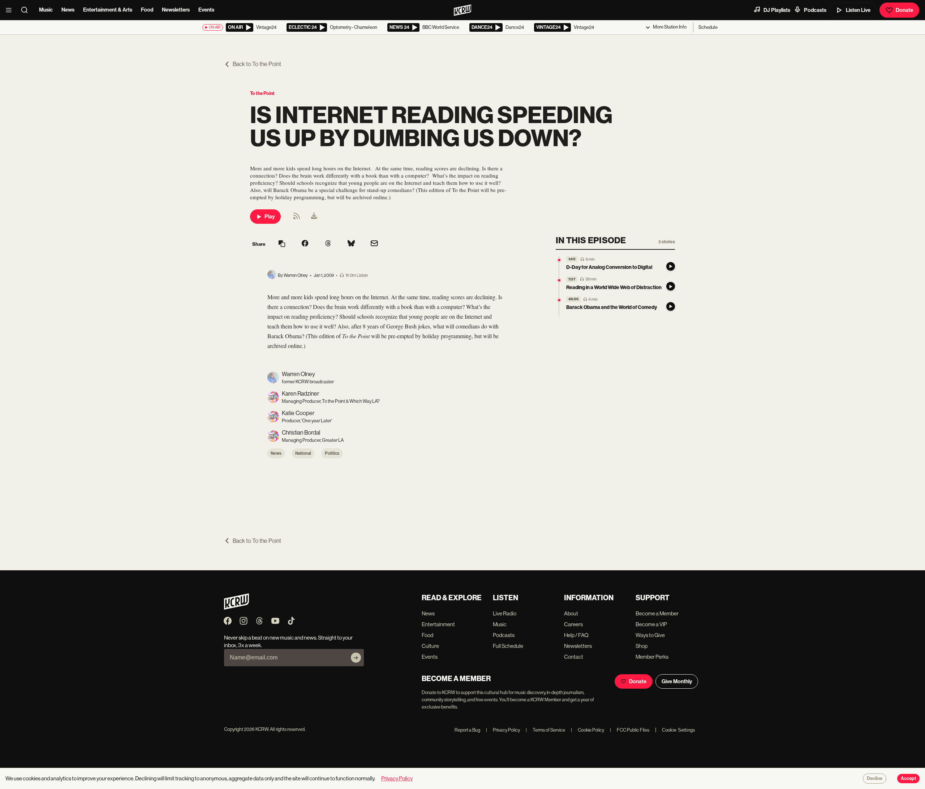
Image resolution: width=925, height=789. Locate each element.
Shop (642, 646)
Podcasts (815, 10)
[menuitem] (314, 217)
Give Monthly (677, 681)
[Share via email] (374, 244)
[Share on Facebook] (305, 244)
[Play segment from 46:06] (559, 300)
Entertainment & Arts (107, 9)
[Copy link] (281, 244)
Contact (573, 657)
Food (147, 9)
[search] (27, 10)
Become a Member (657, 613)
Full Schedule (508, 646)
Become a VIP (651, 624)
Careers (573, 624)
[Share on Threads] (328, 244)
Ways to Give (650, 635)
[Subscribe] (356, 658)
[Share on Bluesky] (351, 244)
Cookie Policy (587, 730)
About (571, 613)
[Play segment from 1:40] (559, 260)
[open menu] (11, 10)
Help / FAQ (576, 635)
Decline (874, 778)
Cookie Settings (678, 730)
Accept (908, 778)
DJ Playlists (776, 10)
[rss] (296, 218)
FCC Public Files (629, 730)
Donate (904, 10)
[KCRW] (236, 608)
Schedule (708, 27)
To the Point (262, 93)
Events (206, 9)
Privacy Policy (503, 730)
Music (46, 9)
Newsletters (176, 9)
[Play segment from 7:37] (559, 280)
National (303, 453)
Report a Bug (467, 730)
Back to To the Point (257, 64)
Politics (332, 453)
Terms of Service (545, 730)
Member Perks (652, 657)
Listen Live (858, 10)
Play (269, 216)
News (67, 9)
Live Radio (504, 613)
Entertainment (438, 624)
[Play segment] (670, 266)
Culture (430, 646)
